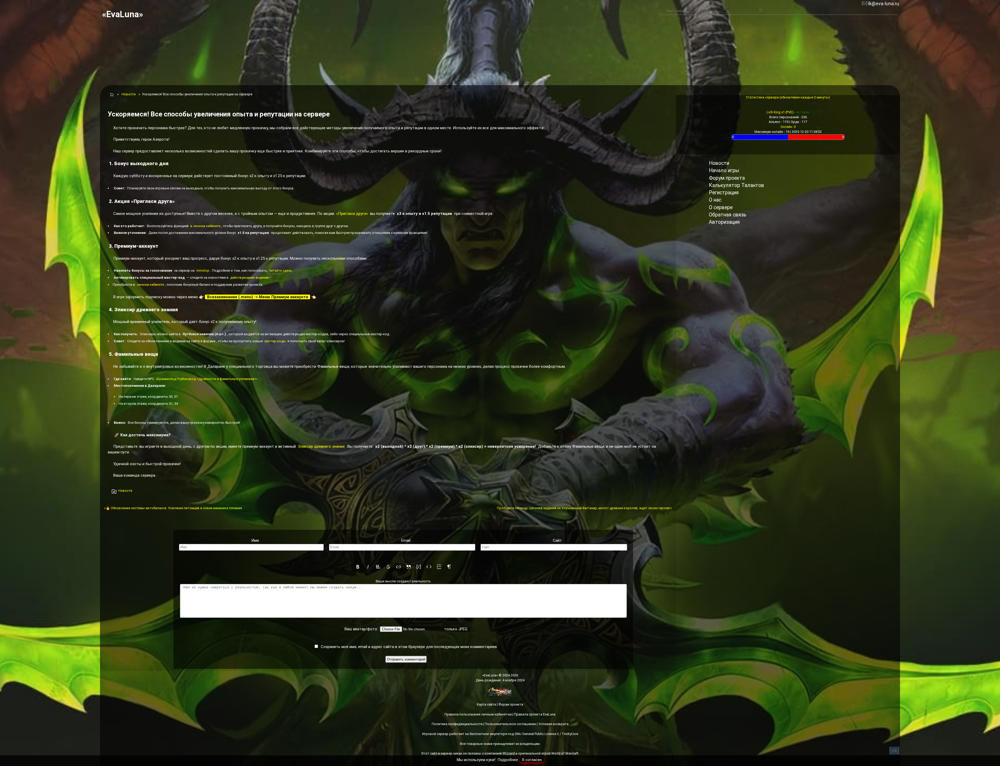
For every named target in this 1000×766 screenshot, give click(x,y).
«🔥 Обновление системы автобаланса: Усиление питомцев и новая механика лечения (173, 508)
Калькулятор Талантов (736, 185)
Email (405, 540)
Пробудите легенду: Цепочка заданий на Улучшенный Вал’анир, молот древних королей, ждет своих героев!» (584, 508)
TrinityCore (570, 734)
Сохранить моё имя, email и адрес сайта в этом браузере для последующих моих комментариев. (409, 646)
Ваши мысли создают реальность (403, 581)
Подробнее (507, 759)
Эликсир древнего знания (321, 446)
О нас (715, 200)
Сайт (557, 540)
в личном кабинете (205, 226)
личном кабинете (150, 285)
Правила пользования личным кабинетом (478, 714)
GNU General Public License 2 (537, 734)
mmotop (202, 270)
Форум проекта (727, 178)
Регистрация (724, 193)
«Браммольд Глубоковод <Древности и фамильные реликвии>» (207, 379)
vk (894, 750)
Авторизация (724, 222)
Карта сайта (486, 704)
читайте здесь (280, 270)
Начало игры (724, 170)
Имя (255, 540)
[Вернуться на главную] (111, 94)
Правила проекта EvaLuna (534, 714)
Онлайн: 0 (788, 127)
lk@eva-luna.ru (883, 3)
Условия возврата (553, 724)
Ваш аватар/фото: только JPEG (406, 629)
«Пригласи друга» (352, 213)
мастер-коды (275, 341)
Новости (129, 94)
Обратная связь (727, 215)
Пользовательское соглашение (510, 724)
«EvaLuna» (122, 14)
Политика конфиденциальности (457, 724)
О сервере (721, 207)
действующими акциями (249, 277)
